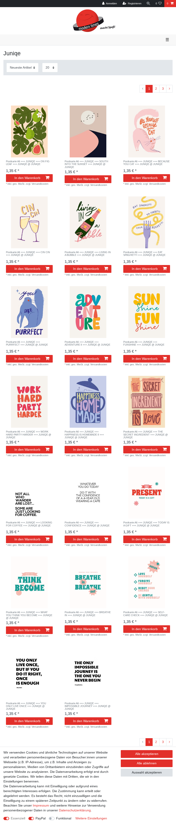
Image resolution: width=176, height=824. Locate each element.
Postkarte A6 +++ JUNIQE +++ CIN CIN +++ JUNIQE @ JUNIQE (28, 253)
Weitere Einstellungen (91, 818)
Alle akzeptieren (146, 754)
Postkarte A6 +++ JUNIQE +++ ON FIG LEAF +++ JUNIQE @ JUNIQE (28, 162)
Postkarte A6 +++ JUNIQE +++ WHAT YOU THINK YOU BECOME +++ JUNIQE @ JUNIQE (29, 615)
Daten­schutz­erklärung (75, 810)
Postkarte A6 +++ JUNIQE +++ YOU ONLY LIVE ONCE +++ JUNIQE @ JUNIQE (26, 706)
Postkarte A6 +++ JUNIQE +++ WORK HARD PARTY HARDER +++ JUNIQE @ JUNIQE (28, 434)
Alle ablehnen (147, 763)
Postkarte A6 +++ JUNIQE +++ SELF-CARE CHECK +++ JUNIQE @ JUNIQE (145, 613)
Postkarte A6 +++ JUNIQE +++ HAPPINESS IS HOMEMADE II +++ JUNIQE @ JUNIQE (84, 434)
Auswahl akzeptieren (147, 772)
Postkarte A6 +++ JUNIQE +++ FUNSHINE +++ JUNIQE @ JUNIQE (143, 343)
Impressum (41, 805)
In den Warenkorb (27, 178)
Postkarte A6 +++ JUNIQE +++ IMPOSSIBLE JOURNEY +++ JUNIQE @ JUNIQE (87, 706)
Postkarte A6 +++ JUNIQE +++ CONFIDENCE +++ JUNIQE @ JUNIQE (87, 524)
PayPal (41, 818)
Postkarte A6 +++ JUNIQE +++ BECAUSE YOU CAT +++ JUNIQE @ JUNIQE (146, 162)
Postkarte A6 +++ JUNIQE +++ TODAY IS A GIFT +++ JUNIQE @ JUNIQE (146, 524)
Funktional (63, 818)
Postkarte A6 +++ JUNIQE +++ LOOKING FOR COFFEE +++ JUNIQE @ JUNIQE (29, 524)
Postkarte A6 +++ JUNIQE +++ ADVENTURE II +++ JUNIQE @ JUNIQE (87, 343)
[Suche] (148, 3)
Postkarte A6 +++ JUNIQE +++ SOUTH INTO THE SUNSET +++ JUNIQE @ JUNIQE (86, 164)
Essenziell (18, 818)
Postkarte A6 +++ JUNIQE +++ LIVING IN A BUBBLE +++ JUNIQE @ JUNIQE (88, 253)
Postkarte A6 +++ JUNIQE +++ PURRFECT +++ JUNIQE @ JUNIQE (27, 343)
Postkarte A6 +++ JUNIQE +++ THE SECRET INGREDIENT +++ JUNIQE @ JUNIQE (145, 434)
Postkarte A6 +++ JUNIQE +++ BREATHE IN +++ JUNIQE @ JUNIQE (88, 613)
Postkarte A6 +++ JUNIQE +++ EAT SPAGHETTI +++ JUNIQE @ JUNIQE (144, 253)
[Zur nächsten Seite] (169, 89)
